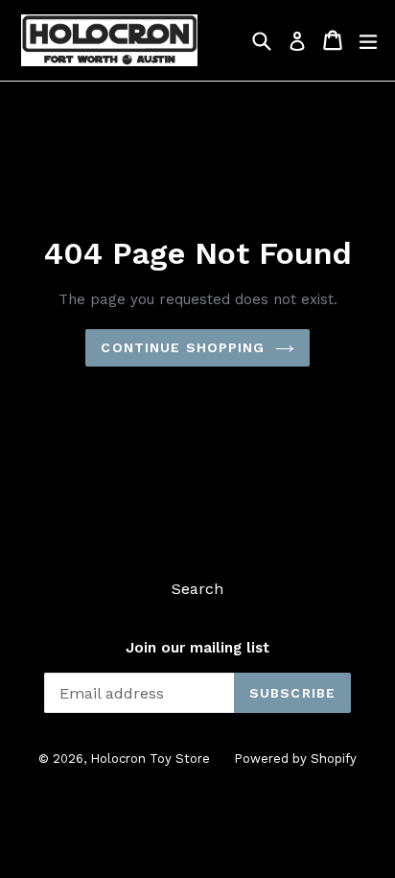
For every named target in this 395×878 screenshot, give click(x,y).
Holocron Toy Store (150, 758)
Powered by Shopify (295, 758)
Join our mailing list (197, 647)
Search (197, 589)
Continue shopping (183, 347)
